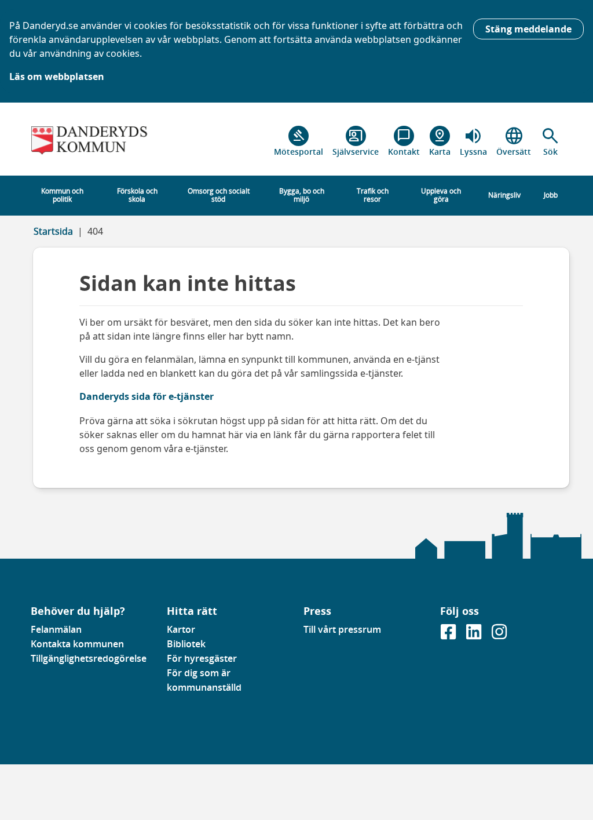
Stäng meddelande (528, 29)
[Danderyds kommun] (92, 141)
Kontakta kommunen (77, 643)
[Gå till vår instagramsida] (499, 635)
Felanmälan (56, 629)
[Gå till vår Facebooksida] (449, 635)
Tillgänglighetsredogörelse (89, 658)
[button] (550, 141)
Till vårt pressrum (342, 629)
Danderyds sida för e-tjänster (146, 396)
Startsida (53, 231)
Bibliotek (186, 643)
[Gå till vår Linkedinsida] (475, 635)
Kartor (181, 629)
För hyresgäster (202, 658)
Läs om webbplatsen (56, 76)
